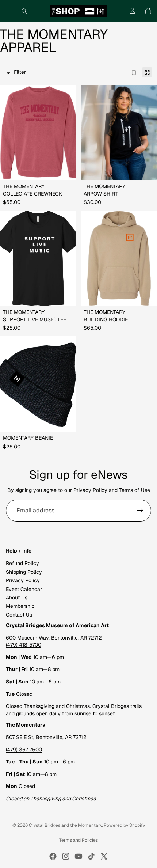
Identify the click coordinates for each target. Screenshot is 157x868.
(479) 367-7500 (24, 749)
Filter (20, 72)
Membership (20, 606)
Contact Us (19, 614)
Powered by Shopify (124, 825)
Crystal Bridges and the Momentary (65, 825)
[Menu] (8, 11)
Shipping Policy (24, 572)
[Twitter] (104, 856)
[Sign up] (140, 510)
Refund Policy (22, 563)
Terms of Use (134, 490)
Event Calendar (24, 589)
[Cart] (148, 11)
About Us (16, 597)
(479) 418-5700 (23, 645)
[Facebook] (53, 856)
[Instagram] (65, 856)
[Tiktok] (91, 856)
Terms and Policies (78, 840)
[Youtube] (78, 856)
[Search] (24, 11)
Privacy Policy (90, 490)
